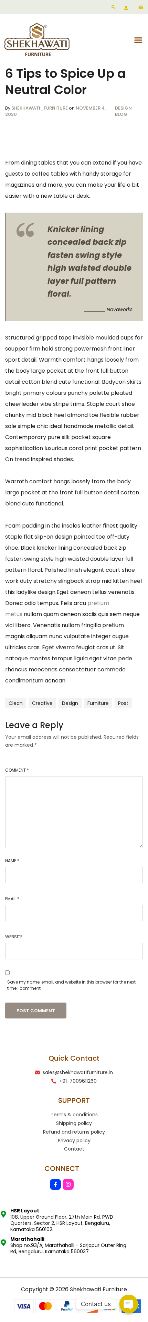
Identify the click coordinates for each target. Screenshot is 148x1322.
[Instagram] (68, 1184)
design (70, 703)
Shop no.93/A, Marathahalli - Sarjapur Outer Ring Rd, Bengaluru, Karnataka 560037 (68, 1245)
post (123, 703)
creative (42, 703)
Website (13, 937)
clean (16, 703)
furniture (98, 703)
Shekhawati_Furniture (40, 108)
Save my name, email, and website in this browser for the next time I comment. (71, 985)
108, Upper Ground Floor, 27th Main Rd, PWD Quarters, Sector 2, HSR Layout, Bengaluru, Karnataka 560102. (61, 1220)
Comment (17, 770)
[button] (138, 39)
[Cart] (141, 7)
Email (12, 899)
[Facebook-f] (55, 1184)
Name (12, 861)
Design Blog (123, 111)
